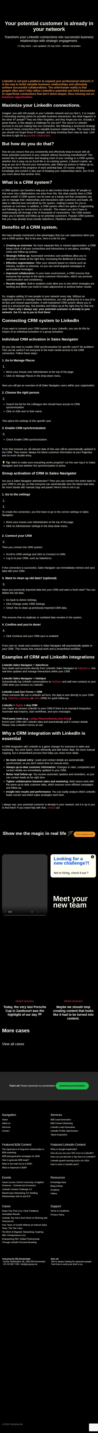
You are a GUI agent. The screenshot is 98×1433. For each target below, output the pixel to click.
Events (6, 1177)
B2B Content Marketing (62, 1123)
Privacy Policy (57, 1215)
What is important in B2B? (14, 1167)
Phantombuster (47, 718)
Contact (5, 1131)
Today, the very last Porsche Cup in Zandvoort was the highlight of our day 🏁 (24, 1010)
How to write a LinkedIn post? (65, 1164)
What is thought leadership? (64, 1149)
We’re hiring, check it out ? (71, 873)
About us (6, 1123)
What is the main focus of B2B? (17, 1164)
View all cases (13, 1044)
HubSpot (57, 681)
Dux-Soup (64, 718)
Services (6, 1127)
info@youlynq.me (29, 1264)
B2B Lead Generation (61, 1119)
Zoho (37, 698)
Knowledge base (58, 1182)
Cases (6, 1206)
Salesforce (84, 668)
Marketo (24, 698)
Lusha (33, 718)
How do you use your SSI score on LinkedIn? (72, 1153)
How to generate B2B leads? (15, 1160)
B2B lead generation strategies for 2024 (21, 1156)
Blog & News (57, 1186)
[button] (85, 8)
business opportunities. (17, 97)
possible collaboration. (38, 135)
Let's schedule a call (84, 834)
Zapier (19, 705)
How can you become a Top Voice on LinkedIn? (73, 1157)
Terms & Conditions (60, 1211)
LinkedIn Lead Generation (63, 1127)
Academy (55, 1190)
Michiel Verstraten (71, 46)
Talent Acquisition (59, 1134)
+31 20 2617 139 (11, 1264)
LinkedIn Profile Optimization (64, 1131)
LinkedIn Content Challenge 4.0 (17, 1189)
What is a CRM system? (27, 182)
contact (51, 807)
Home (5, 1119)
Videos (54, 1193)
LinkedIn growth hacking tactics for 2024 (70, 1160)
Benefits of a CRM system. (30, 227)
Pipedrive (13, 698)
